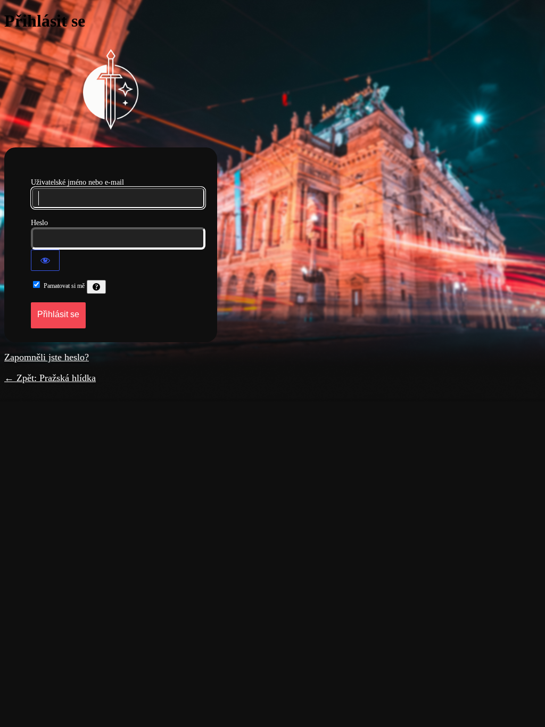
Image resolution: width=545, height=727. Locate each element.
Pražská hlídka (110, 89)
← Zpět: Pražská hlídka (50, 378)
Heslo (39, 223)
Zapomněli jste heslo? (46, 357)
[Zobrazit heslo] (45, 260)
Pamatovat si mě (64, 286)
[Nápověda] (96, 287)
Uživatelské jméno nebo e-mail (77, 182)
